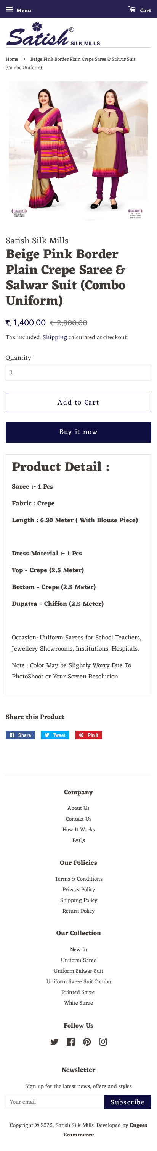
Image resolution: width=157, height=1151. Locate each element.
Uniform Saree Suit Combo (78, 982)
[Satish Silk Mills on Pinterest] (87, 1044)
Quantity (18, 358)
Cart (145, 11)
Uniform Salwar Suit (78, 971)
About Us (78, 808)
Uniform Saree (78, 960)
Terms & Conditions (79, 879)
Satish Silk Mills (75, 1125)
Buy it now (78, 432)
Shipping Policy (78, 900)
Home (12, 59)
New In (78, 950)
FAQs (78, 840)
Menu (23, 11)
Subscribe (128, 1102)
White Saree (78, 1003)
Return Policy (78, 911)
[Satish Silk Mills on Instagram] (103, 1044)
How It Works (78, 830)
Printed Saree (78, 992)
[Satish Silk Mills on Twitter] (54, 1044)
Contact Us (78, 819)
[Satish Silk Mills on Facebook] (70, 1044)
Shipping (55, 337)
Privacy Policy (78, 890)
